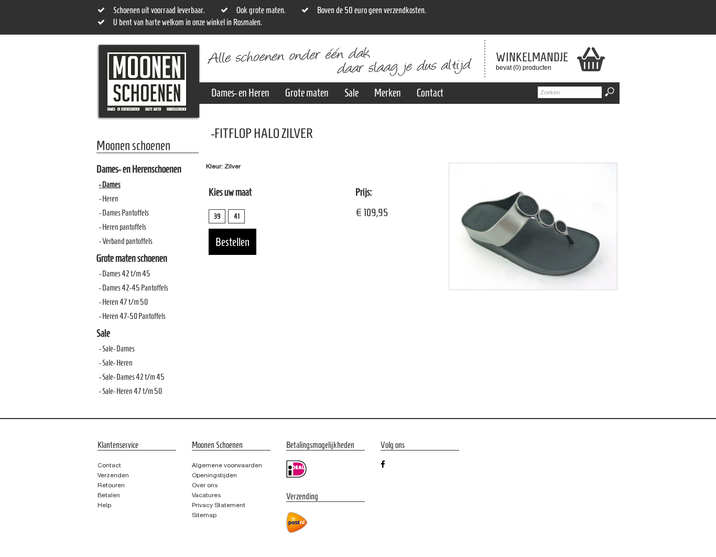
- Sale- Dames (117, 348)
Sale (351, 93)
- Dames (110, 184)
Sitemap (204, 515)
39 (217, 216)
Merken (387, 93)
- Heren (108, 198)
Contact (430, 93)
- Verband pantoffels (126, 241)
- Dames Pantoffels (124, 212)
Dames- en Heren (240, 93)
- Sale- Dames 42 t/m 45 (132, 376)
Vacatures (206, 495)
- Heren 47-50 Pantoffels (132, 316)
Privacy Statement (218, 505)
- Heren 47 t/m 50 (123, 301)
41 (237, 216)
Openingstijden (214, 475)
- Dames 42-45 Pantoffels (133, 287)
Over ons (205, 485)
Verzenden (113, 475)
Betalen (108, 495)
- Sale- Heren (116, 362)
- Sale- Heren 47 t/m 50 (130, 391)
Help (104, 505)
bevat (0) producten (524, 60)
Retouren (111, 485)
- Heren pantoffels (122, 226)
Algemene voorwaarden (227, 465)
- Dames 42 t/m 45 (124, 273)
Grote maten (307, 93)
